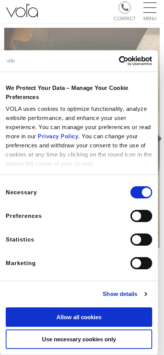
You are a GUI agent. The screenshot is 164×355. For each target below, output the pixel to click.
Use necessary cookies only (79, 339)
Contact (124, 18)
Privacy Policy (58, 136)
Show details (120, 294)
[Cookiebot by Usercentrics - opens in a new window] (118, 61)
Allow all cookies (78, 317)
